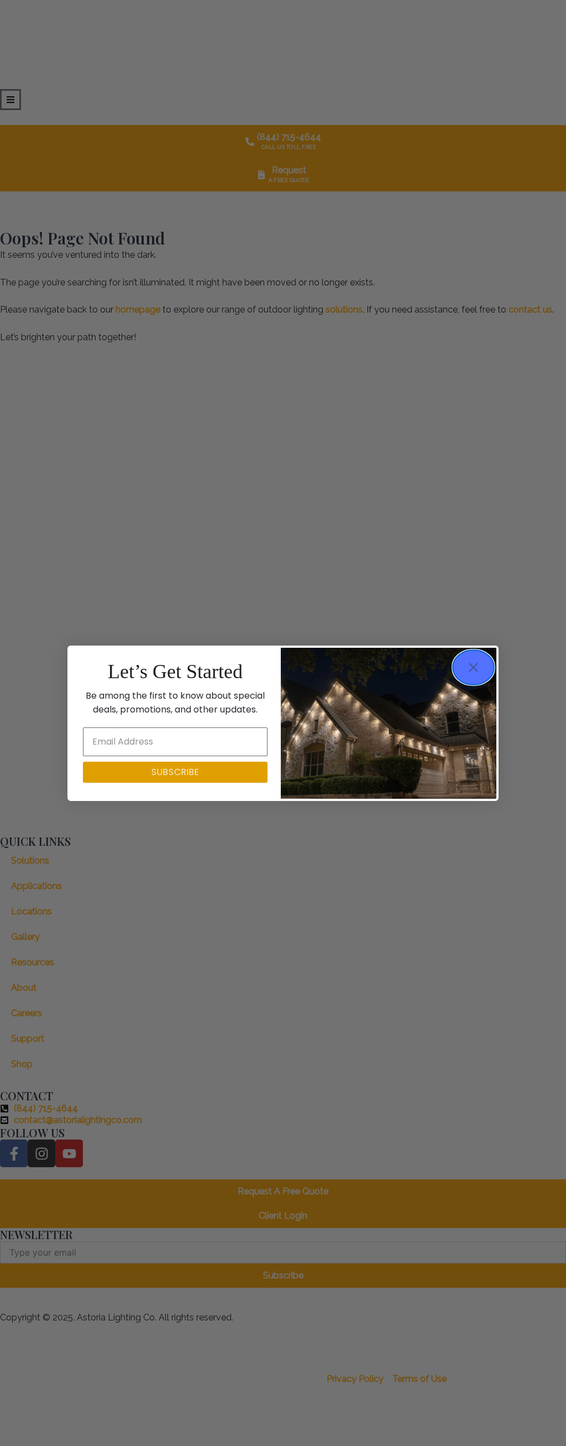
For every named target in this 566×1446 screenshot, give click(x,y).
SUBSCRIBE (175, 772)
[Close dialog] (473, 667)
